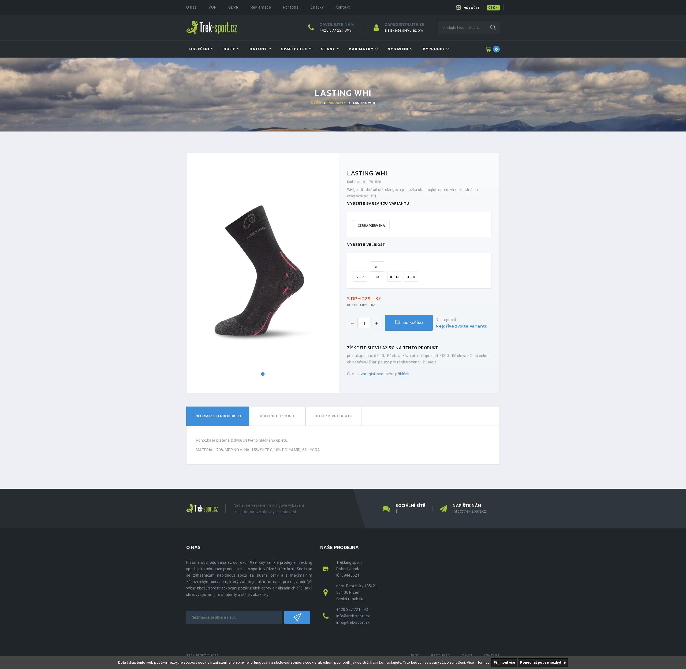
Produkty (336, 102)
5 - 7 (360, 277)
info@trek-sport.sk (353, 622)
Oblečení (199, 49)
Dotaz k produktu (334, 416)
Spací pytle (294, 49)
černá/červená (371, 225)
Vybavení (398, 49)
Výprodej (434, 49)
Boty (229, 49)
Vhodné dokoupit (277, 416)
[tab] (217, 416)
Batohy (258, 49)
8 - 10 (377, 268)
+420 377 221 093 (336, 30)
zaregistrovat (373, 374)
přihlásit (402, 374)
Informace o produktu (218, 416)
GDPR (233, 7)
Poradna (291, 7)
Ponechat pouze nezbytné (543, 662)
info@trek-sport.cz (469, 511)
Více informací (478, 662)
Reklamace (261, 7)
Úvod (316, 102)
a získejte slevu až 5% (404, 30)
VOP (212, 7)
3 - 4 (411, 277)
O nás (191, 7)
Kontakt (342, 7)
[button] (263, 374)
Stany (328, 49)
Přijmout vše (504, 662)
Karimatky (361, 49)
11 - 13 (394, 277)
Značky (317, 7)
